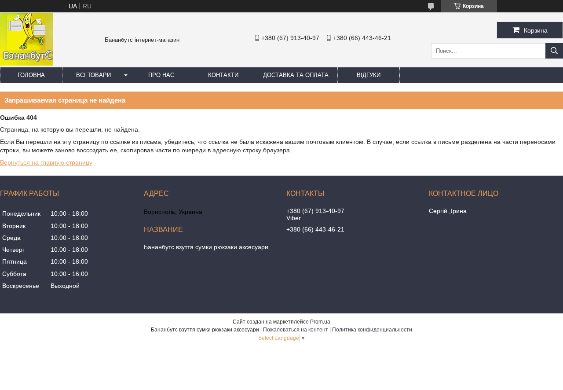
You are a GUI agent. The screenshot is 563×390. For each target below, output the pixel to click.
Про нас (161, 75)
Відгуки (368, 75)
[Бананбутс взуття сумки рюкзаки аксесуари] (26, 63)
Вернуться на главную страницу (46, 162)
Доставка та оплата (296, 75)
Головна (31, 75)
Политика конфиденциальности (372, 330)
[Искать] (554, 51)
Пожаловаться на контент (295, 330)
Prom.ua (320, 322)
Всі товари (93, 75)
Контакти (223, 75)
